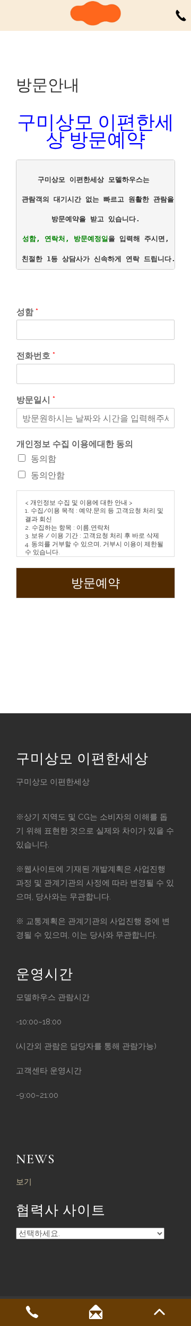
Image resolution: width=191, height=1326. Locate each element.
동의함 (43, 459)
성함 (27, 312)
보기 (24, 1182)
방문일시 (35, 400)
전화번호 (35, 356)
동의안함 (48, 475)
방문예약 (95, 583)
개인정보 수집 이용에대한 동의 (74, 444)
